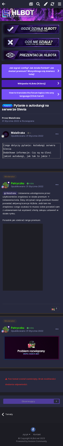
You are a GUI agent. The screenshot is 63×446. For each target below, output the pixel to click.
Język (25, 434)
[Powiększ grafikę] (31, 347)
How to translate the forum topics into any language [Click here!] (31, 94)
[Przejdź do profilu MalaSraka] (6, 134)
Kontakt (37, 434)
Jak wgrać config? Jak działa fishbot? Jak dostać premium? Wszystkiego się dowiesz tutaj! (31, 71)
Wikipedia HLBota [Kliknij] (32, 83)
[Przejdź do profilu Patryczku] (6, 185)
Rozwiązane (28, 121)
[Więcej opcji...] (57, 134)
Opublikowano (27, 136)
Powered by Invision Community (31, 441)
